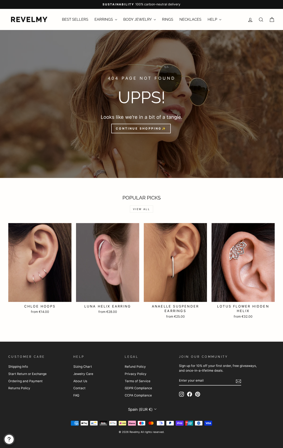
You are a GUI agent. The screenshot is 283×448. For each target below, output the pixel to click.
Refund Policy (135, 367)
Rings (167, 19)
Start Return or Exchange (27, 374)
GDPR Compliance (138, 388)
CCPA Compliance (138, 395)
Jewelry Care (83, 374)
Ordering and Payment (25, 381)
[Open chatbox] (9, 439)
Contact (79, 388)
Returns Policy (19, 388)
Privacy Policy (135, 374)
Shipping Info (18, 367)
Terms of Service (137, 381)
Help (213, 19)
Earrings (104, 19)
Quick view (40, 297)
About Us (80, 381)
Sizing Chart (82, 367)
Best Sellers (75, 19)
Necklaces (190, 19)
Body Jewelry (138, 19)
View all (141, 209)
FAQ (76, 395)
